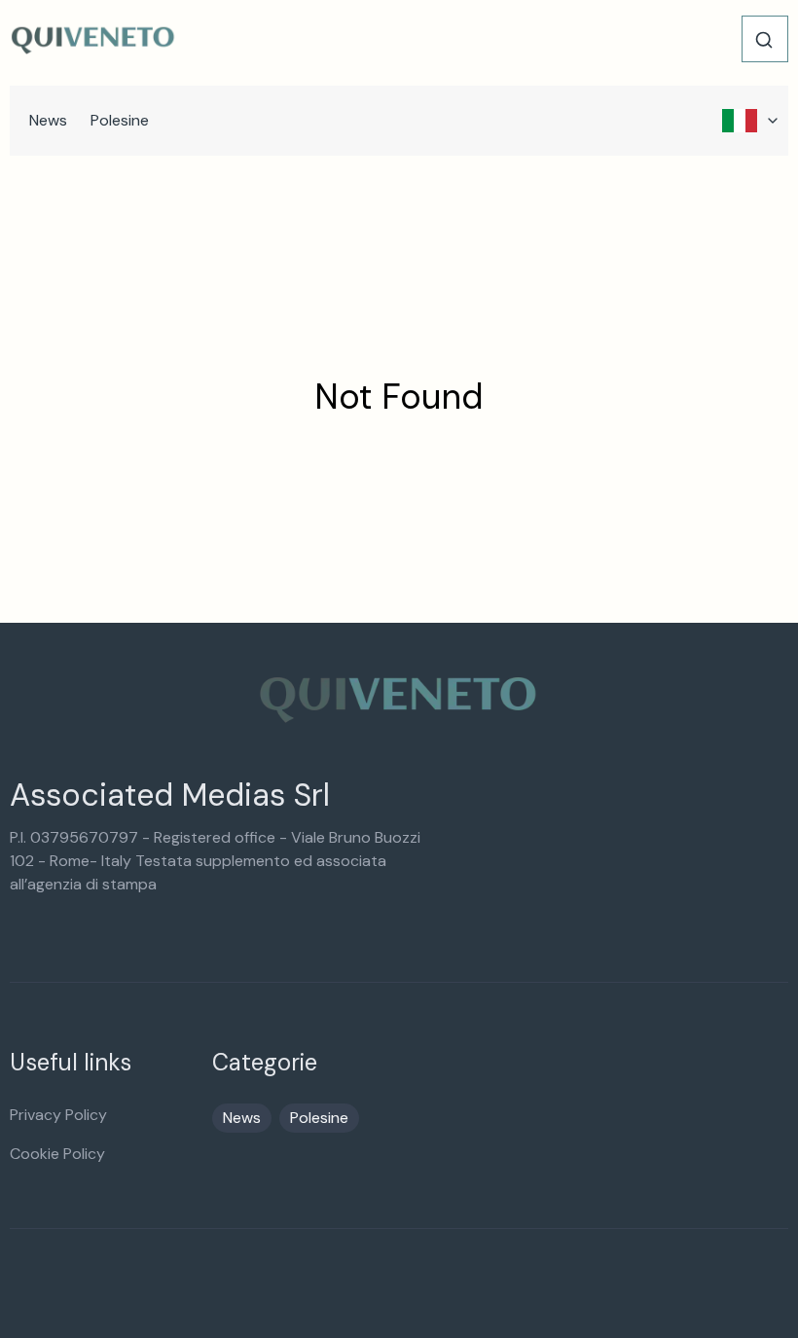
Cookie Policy (57, 1153)
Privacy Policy (58, 1114)
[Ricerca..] (764, 40)
